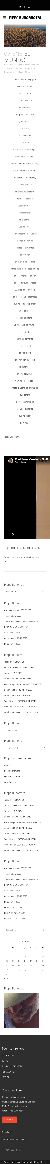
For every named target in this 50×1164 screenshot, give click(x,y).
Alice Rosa (8, 706)
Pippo (29, 68)
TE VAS (7, 615)
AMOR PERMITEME (22, 678)
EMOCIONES (10, 913)
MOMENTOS (18, 661)
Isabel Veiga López (12, 684)
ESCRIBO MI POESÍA (22, 689)
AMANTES (8, 632)
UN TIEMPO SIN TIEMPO (25, 548)
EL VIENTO (9, 918)
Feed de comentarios (13, 776)
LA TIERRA (17, 673)
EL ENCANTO (10, 638)
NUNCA (7, 907)
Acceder (7, 765)
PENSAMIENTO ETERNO (24, 667)
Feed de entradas (12, 770)
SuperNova (9, 701)
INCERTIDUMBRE (12, 610)
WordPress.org (11, 782)
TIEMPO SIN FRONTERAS (15, 621)
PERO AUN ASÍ (11, 627)
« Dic (6, 978)
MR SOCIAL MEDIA (38, 1162)
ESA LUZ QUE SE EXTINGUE (25, 712)
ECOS (6, 644)
